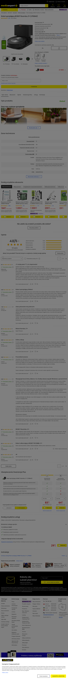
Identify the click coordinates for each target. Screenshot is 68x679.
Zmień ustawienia (43, 676)
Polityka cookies (5, 672)
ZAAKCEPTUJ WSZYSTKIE (58, 676)
